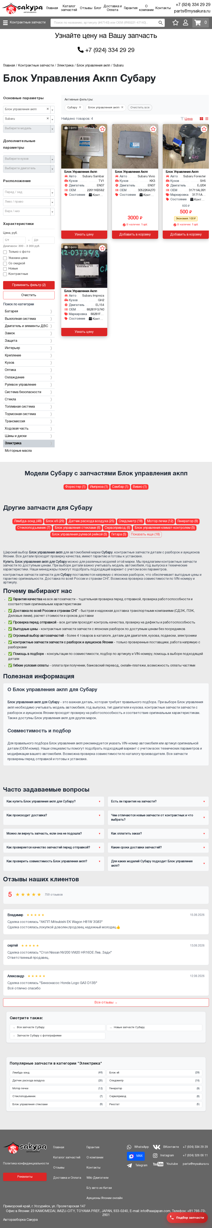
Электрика (13, 443)
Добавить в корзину (135, 234)
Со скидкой (16, 263)
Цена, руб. (10, 233)
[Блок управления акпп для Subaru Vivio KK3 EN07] (135, 146)
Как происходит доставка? (27, 815)
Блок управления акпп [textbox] (27, 109)
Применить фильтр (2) (29, 285)
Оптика (10, 370)
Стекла (10, 399)
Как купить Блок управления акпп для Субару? (41, 801)
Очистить (28, 295)
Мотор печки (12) (160, 521)
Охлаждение (14, 377)
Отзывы (86, 8)
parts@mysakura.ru (192, 11)
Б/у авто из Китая (99, 1188)
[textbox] (27, 128)
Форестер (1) (75, 486)
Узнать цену (84, 234)
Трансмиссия (15, 421)
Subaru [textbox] (27, 119)
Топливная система (20, 406)
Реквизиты (25, 1177)
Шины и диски (15, 436)
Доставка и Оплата (67, 1178)
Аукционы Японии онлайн (105, 1198)
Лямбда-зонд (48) (28, 521)
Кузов (9, 362)
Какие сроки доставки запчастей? (136, 847)
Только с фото (19, 252)
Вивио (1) (140, 486)
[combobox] (29, 110)
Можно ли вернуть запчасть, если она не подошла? (44, 833)
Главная (52, 8)
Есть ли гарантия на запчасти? (134, 801)
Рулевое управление (20, 384)
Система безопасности (23, 392)
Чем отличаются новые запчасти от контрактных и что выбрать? (152, 817)
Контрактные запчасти (28, 22)
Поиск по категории (18, 304)
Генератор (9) (187, 521)
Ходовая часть (17, 428)
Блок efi (154, 1072)
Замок (10, 333)
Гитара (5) (118, 534)
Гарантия (130, 8)
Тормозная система (20, 414)
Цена (189, 119)
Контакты (163, 8)
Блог (97, 8)
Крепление (13, 355)
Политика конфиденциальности (26, 1163)
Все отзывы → (106, 1002)
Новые (13, 268)
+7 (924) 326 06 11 (195, 1155)
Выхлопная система (20, 319)
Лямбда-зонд (57, 1072)
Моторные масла (18, 450)
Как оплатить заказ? (126, 833)
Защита (11, 340)
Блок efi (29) (55, 521)
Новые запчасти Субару (129, 1027)
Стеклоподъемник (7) (33, 527)
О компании (95, 1157)
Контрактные (18, 274)
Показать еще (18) (145, 534)
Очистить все (139, 107)
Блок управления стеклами (57, 1104)
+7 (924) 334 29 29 (193, 5)
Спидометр (154, 1080)
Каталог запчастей (66, 1157)
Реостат (154, 1104)
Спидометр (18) (131, 521)
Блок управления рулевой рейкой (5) (79, 534)
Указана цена (18, 258)
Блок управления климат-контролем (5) (165, 527)
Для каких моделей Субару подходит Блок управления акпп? (152, 863)
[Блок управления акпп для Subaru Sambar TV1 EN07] (84, 146)
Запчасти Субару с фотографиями (39, 1036)
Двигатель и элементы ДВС (26, 326)
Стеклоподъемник (57, 1096)
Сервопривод (154, 1096)
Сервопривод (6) (117, 527)
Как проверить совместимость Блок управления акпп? (47, 861)
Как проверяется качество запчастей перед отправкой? (48, 847)
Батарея (11, 311)
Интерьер (12, 348)
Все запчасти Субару (31, 1027)
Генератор (154, 1088)
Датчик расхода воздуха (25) (91, 521)
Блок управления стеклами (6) (77, 527)
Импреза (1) (99, 486)
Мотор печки (57, 1088)
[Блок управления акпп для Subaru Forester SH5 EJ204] (186, 146)
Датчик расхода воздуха (57, 1080)
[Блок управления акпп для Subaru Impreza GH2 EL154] (84, 265)
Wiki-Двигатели (97, 1178)
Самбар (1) (120, 486)
